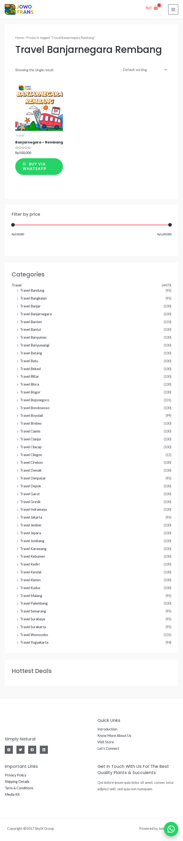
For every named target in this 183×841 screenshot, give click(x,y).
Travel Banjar (30, 306)
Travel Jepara (30, 533)
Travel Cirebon (31, 462)
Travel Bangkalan (33, 298)
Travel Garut (30, 494)
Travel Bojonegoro (34, 400)
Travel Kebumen (32, 556)
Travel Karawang (33, 549)
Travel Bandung (32, 290)
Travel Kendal (30, 572)
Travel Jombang (32, 541)
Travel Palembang (34, 603)
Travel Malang (31, 596)
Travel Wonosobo (34, 635)
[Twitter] (20, 750)
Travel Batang (31, 353)
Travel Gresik (30, 502)
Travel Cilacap (31, 447)
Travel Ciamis (30, 431)
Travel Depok (30, 486)
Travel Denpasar (33, 478)
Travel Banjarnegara (36, 314)
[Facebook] (32, 750)
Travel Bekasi (30, 369)
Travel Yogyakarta (34, 642)
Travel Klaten (30, 580)
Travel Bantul (30, 329)
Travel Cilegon (31, 455)
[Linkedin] (44, 750)
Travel (16, 285)
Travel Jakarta (31, 517)
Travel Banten (31, 322)
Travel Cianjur (30, 439)
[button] (171, 829)
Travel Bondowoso (35, 408)
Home (19, 38)
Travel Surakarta (33, 627)
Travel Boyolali (31, 415)
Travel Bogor (30, 392)
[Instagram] (9, 750)
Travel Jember (31, 525)
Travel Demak (30, 470)
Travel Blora (29, 384)
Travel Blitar (29, 376)
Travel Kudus (30, 588)
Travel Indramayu (33, 509)
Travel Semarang (33, 611)
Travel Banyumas (33, 337)
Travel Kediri (30, 564)
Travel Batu (29, 361)
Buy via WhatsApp (34, 166)
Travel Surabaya (32, 619)
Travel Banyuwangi (34, 345)
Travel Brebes (31, 423)
